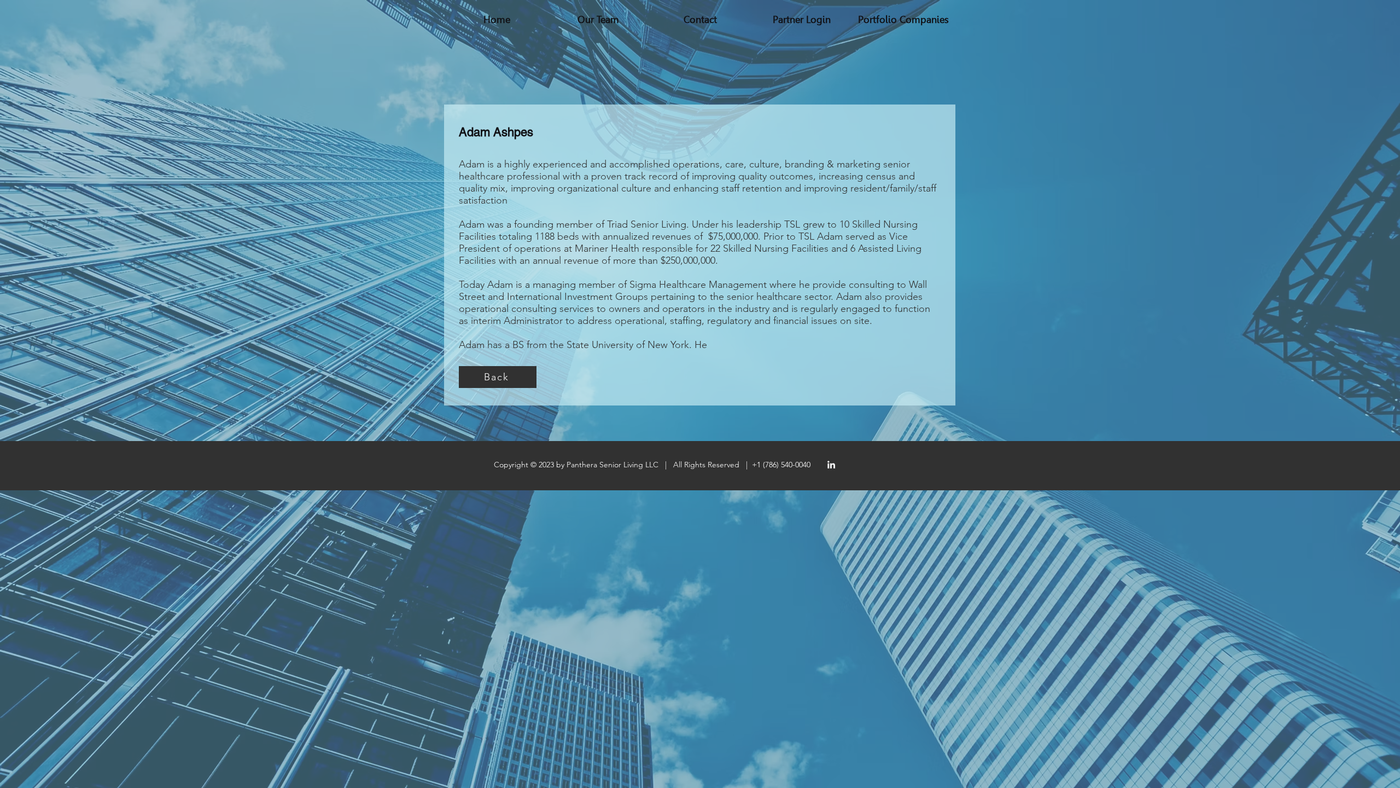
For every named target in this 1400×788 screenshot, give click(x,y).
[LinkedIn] (831, 464)
